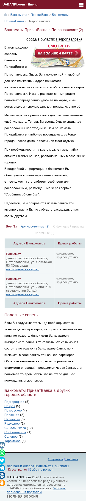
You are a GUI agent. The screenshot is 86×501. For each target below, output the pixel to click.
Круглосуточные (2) (35, 226)
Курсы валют (17, 469)
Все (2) (11, 226)
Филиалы (62, 465)
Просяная (11, 415)
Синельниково (15, 428)
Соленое (11, 436)
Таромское (12, 441)
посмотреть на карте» (22, 269)
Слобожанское (15, 432)
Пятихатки (12, 419)
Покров (9, 406)
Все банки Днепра (20, 465)
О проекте (55, 459)
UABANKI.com (14, 4)
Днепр (33, 4)
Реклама (71, 459)
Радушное (12, 423)
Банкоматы (18, 14)
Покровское (13, 410)
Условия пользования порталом (36, 490)
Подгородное (14, 402)
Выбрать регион (41, 469)
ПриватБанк (39, 14)
